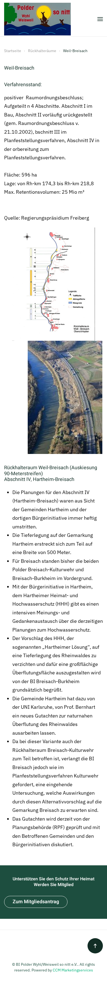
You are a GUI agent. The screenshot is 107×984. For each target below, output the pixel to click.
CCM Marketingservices (73, 970)
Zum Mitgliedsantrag (36, 901)
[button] (100, 19)
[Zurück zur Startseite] (37, 19)
